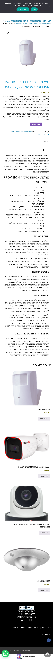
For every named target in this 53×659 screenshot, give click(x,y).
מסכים (34, 9)
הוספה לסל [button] (44, 418)
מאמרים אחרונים (19, 627)
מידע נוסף (44, 532)
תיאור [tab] (46, 141)
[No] (50, 6)
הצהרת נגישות (33, 627)
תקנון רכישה (46, 627)
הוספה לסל (36, 124)
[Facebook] (49, 640)
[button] (7, 33)
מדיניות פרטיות (23, 9)
